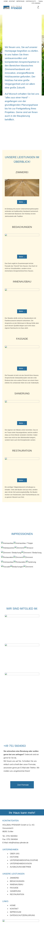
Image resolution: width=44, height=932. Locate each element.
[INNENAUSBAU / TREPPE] (23, 543)
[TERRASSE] (28, 548)
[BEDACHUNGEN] (16, 566)
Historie (14, 857)
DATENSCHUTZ (31, 1)
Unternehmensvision (21, 863)
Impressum (15, 912)
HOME (6, 1)
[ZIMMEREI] (19, 548)
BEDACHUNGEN (22, 227)
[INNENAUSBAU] (7, 543)
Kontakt (14, 909)
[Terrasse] (28, 548)
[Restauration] (7, 557)
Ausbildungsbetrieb (20, 867)
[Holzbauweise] (7, 548)
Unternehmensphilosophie (24, 860)
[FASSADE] (5, 566)
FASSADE (22, 338)
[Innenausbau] (7, 543)
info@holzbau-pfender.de (18, 843)
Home (13, 905)
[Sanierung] (31, 562)
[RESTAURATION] (7, 557)
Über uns (14, 854)
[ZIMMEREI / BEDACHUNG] (11, 552)
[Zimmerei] (19, 548)
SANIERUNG (22, 393)
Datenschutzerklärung (22, 915)
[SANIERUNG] (31, 562)
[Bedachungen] (16, 566)
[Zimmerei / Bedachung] (11, 552)
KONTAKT (12, 1)
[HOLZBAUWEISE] (7, 548)
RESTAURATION (22, 450)
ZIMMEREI (22, 172)
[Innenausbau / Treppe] (23, 543)
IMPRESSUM (20, 1)
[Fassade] (5, 566)
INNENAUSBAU (22, 281)
